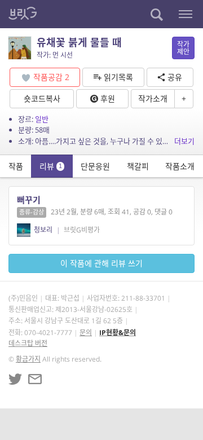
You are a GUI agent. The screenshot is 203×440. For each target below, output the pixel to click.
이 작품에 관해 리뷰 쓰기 (101, 263)
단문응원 (95, 166)
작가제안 (183, 47)
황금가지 (28, 359)
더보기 (184, 141)
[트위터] (15, 379)
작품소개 (180, 166)
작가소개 (152, 98)
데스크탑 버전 (27, 343)
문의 (86, 332)
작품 (15, 166)
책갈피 (138, 166)
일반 (41, 119)
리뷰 (50, 166)
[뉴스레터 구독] (35, 379)
